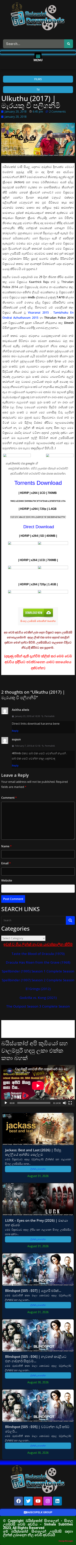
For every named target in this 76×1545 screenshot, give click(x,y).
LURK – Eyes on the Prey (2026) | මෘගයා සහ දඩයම (36, 1222)
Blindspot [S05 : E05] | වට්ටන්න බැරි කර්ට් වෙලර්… (37, 1429)
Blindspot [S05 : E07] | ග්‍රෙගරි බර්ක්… (33, 1290)
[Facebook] (18, 1501)
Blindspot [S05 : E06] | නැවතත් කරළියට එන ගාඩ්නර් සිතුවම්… (35, 1358)
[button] (38, 56)
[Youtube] (38, 1501)
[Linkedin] (57, 1501)
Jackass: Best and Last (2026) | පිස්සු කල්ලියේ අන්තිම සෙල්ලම (33, 1152)
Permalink (49, 716)
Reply (15, 730)
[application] (38, 1085)
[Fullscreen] (70, 1103)
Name (6, 846)
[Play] (6, 1103)
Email (6, 863)
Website (6, 880)
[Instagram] (47, 1501)
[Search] (68, 43)
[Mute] (64, 1103)
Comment (9, 798)
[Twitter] (28, 1501)
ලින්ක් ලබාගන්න (38, 1168)
